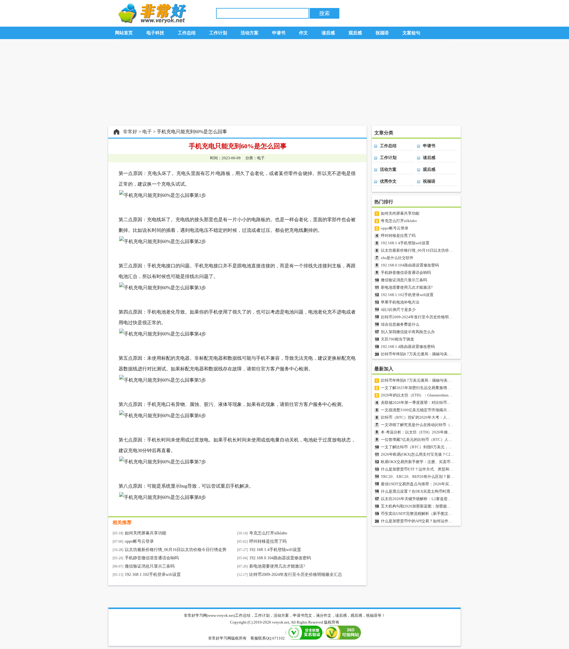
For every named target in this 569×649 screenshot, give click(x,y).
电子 (147, 131)
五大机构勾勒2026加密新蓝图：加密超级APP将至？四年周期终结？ (438, 506)
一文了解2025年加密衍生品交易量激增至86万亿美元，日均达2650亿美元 (443, 387)
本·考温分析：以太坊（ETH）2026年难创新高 (420, 432)
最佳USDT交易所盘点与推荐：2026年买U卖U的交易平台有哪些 (435, 484)
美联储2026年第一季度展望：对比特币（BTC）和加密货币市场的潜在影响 (445, 402)
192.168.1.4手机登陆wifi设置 (275, 549)
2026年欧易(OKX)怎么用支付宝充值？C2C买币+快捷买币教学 (433, 454)
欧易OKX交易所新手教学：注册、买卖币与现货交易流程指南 (433, 462)
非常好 (130, 131)
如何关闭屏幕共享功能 (145, 533)
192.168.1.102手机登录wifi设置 (153, 574)
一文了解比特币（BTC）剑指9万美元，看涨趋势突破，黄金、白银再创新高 (445, 447)
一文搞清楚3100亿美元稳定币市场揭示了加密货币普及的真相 (433, 410)
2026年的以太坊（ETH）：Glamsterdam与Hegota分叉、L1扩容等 (436, 395)
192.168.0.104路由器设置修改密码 (280, 558)
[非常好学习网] (150, 22)
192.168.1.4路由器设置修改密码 (408, 346)
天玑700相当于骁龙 (397, 339)
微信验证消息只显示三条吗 (150, 566)
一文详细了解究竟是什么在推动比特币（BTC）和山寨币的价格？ (437, 425)
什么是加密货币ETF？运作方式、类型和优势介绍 (423, 469)
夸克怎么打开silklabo (268, 533)
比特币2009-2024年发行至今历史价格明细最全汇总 (295, 574)
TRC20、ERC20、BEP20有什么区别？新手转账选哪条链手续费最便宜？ (442, 476)
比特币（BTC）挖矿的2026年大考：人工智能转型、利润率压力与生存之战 (445, 417)
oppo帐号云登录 (139, 541)
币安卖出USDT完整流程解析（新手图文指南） (420, 513)
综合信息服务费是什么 (400, 324)
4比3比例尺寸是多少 (398, 309)
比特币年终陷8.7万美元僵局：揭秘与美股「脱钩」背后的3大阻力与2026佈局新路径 (452, 354)
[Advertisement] (284, 82)
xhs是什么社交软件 (397, 258)
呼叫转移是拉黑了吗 (268, 541)
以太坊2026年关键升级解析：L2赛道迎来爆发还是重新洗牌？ (433, 499)
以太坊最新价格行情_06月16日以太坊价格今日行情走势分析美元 (436, 250)
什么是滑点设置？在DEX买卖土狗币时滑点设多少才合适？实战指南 (438, 491)
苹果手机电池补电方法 (400, 302)
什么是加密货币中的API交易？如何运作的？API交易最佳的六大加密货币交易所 (448, 521)
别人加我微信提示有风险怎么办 (408, 332)
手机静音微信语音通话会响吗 (152, 558)
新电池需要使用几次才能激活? (277, 566)
